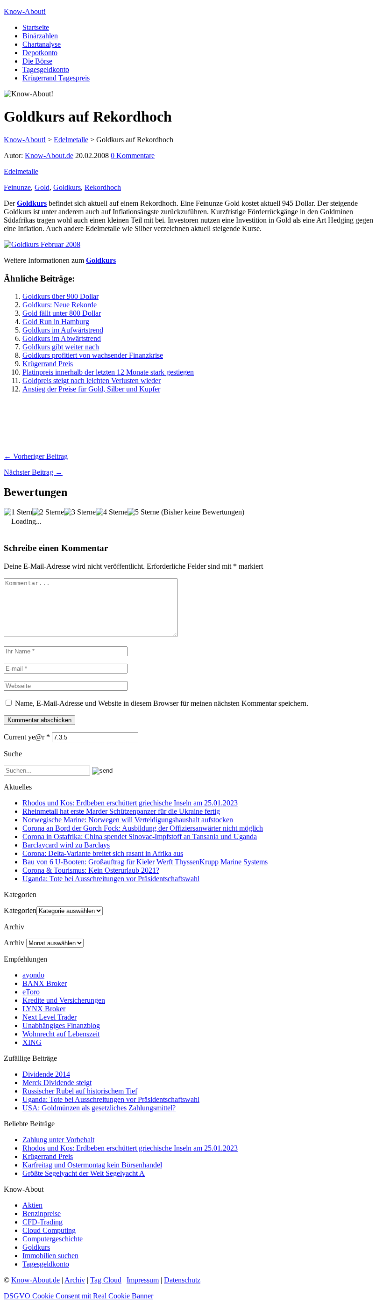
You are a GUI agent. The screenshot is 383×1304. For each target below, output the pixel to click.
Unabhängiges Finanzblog (61, 1025)
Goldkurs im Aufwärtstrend (62, 330)
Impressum (143, 1280)
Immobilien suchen (50, 1256)
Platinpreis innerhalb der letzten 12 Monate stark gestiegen (108, 372)
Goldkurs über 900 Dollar (60, 296)
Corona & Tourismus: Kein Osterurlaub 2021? (90, 870)
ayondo (33, 975)
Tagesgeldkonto (45, 69)
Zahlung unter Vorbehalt (58, 1140)
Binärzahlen (40, 36)
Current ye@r (27, 737)
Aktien (32, 1205)
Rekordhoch (103, 187)
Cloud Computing (49, 1230)
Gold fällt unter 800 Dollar (61, 313)
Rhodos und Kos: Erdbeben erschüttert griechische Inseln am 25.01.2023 (130, 803)
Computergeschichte (52, 1239)
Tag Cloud (105, 1280)
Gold (42, 187)
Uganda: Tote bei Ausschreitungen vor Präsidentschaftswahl (110, 879)
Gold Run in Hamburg (55, 322)
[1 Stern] (18, 512)
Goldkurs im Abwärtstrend (61, 338)
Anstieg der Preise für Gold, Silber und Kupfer (91, 389)
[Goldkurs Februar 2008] (42, 244)
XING (32, 1042)
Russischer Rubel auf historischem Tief (79, 1091)
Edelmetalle (21, 171)
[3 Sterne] (80, 512)
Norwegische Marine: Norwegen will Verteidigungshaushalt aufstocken (127, 820)
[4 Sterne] (112, 512)
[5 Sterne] (143, 512)
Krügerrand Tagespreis (56, 78)
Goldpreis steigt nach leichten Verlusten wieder (91, 380)
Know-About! (25, 11)
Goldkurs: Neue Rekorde (59, 305)
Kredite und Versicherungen (63, 1000)
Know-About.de (49, 155)
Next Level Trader (49, 1017)
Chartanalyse (41, 44)
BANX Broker (44, 983)
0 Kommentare (133, 155)
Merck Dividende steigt (57, 1083)
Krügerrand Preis (47, 364)
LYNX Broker (43, 1009)
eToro (31, 992)
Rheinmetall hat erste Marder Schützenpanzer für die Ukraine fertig (121, 811)
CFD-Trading (42, 1222)
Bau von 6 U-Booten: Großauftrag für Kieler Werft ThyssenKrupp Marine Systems (145, 862)
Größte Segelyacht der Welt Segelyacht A (83, 1173)
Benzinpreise (41, 1213)
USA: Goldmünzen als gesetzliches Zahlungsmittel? (99, 1108)
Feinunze (17, 187)
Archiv (14, 943)
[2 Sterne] (48, 512)
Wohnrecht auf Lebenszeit (60, 1034)
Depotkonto (39, 53)
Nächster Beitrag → (33, 472)
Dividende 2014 (46, 1074)
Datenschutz (182, 1280)
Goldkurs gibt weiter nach (60, 347)
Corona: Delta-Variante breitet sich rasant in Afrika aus (102, 853)
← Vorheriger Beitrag (36, 456)
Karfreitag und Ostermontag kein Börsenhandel (92, 1165)
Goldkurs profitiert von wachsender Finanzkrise (92, 355)
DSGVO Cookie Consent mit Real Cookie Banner (78, 1296)
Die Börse (37, 61)
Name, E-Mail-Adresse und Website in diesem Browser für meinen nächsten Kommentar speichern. (161, 703)
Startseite (35, 27)
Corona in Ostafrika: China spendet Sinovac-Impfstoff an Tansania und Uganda (139, 836)
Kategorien (20, 910)
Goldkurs (67, 187)
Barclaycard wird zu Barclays (66, 845)
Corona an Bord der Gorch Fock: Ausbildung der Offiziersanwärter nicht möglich (142, 828)
